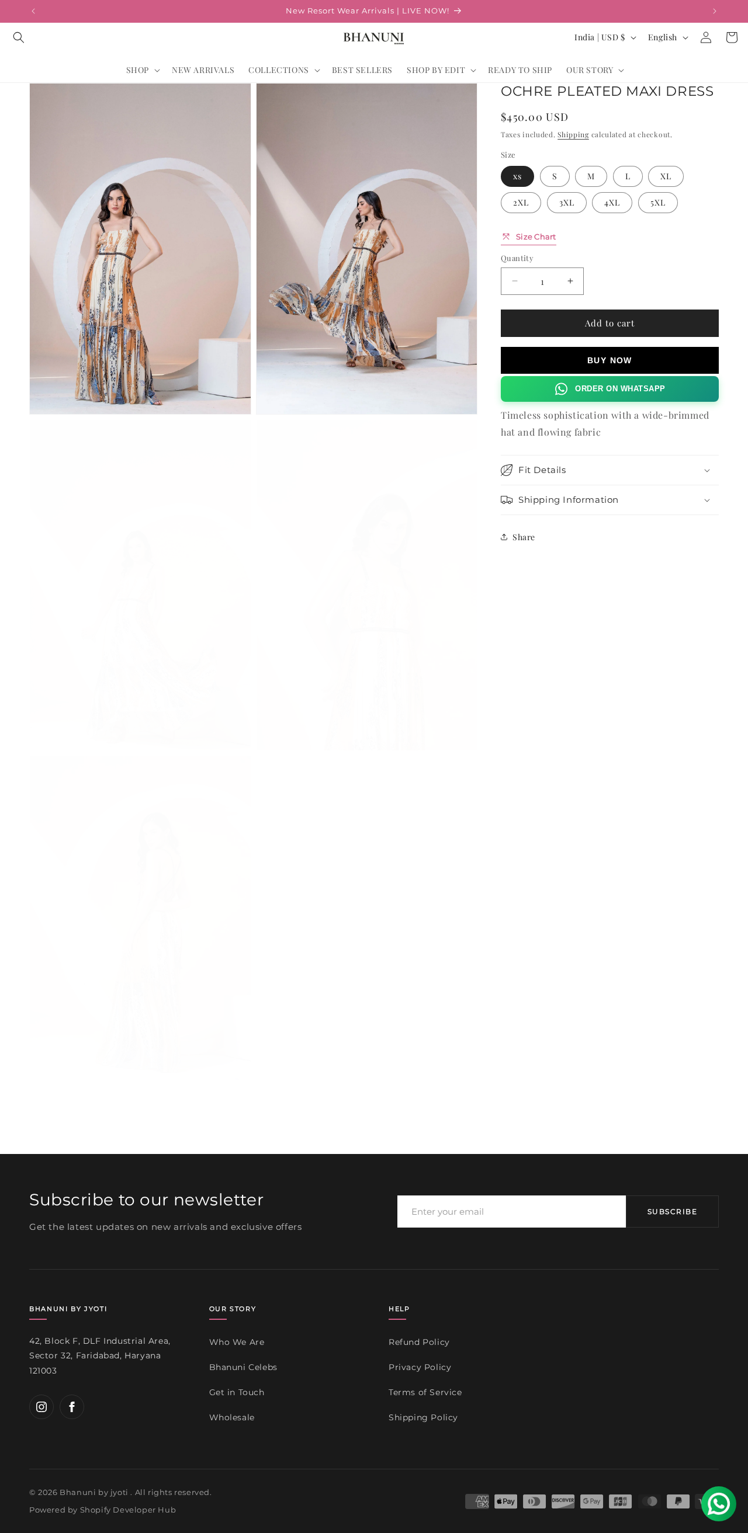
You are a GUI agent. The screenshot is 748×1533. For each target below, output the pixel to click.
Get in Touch (237, 1392)
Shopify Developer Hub (128, 1509)
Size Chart (536, 236)
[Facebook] (72, 1407)
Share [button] (523, 536)
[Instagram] (41, 1407)
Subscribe (672, 1211)
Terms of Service (425, 1392)
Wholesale (232, 1417)
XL (665, 175)
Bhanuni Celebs (243, 1367)
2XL (521, 201)
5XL (658, 201)
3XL (566, 201)
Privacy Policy (420, 1367)
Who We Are (237, 1342)
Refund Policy (419, 1342)
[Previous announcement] (33, 11)
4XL (612, 201)
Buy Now (609, 359)
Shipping (573, 134)
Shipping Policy (423, 1417)
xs (517, 175)
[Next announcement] (715, 11)
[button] (19, 37)
